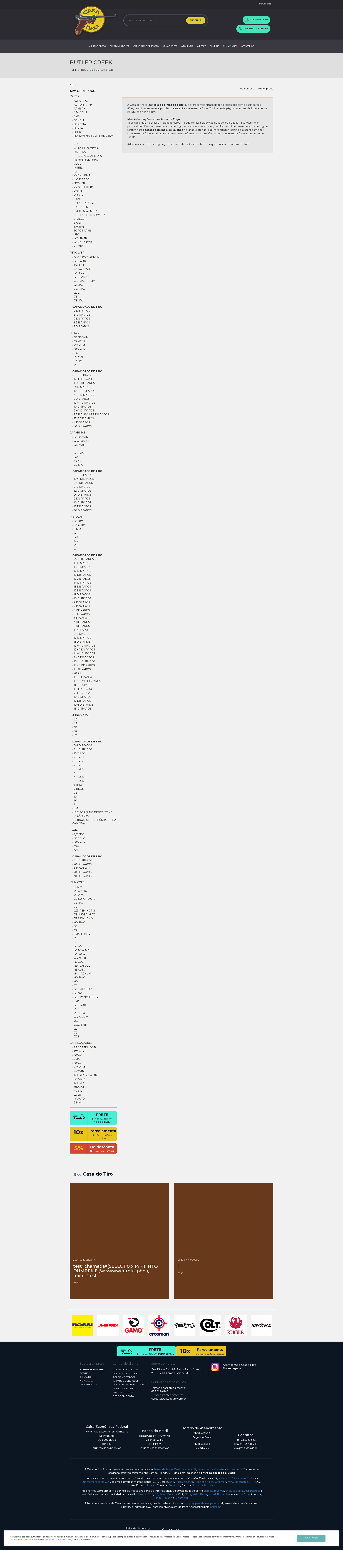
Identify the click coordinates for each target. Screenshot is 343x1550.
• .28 (75, 723)
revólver (219, 1490)
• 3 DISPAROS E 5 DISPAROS (90, 414)
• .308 (75, 1036)
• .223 (75, 1020)
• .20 (75, 719)
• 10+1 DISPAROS (83, 479)
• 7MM (76, 1059)
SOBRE (84, 1373)
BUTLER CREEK (104, 70)
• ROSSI (77, 191)
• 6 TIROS (78, 769)
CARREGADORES (81, 1042)
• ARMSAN (79, 108)
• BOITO (77, 132)
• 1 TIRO (77, 784)
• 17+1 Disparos (83, 704)
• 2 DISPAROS (81, 626)
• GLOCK (77, 163)
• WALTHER (79, 238)
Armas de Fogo (163, 1469)
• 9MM (76, 1001)
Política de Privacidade (20, 1539)
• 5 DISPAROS (81, 398)
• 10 (74, 796)
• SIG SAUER (80, 207)
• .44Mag (78, 273)
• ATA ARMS (79, 112)
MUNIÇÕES (77, 882)
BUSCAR (194, 20)
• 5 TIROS (78, 788)
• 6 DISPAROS (81, 610)
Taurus (142, 1494)
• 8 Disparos (81, 314)
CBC (150, 1494)
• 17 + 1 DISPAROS (83, 402)
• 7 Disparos (81, 318)
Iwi (228, 1494)
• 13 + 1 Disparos (83, 677)
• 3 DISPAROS (81, 622)
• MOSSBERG (80, 179)
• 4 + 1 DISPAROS (83, 394)
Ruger (221, 1494)
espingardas (252, 1490)
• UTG (75, 234)
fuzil (83, 1494)
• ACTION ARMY (82, 104)
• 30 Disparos (82, 426)
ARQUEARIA (187, 46)
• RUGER (77, 195)
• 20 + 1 (76, 673)
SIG (249, 1481)
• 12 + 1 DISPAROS (83, 649)
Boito (158, 1498)
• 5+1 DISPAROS (82, 375)
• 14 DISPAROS (81, 582)
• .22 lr (76, 365)
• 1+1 (75, 800)
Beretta (172, 1494)
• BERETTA (79, 124)
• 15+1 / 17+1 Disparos (86, 681)
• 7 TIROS (78, 765)
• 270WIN (78, 1051)
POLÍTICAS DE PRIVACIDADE (128, 1384)
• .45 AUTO (78, 969)
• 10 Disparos (81, 696)
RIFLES (74, 332)
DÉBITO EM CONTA (123, 1396)
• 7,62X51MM (80, 957)
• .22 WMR (78, 341)
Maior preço (247, 88)
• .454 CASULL (81, 277)
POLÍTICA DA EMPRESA (125, 1373)
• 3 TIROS (78, 777)
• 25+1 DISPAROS (83, 559)
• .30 (75, 906)
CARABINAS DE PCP (120, 46)
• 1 (73, 804)
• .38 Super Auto (84, 898)
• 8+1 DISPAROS (82, 482)
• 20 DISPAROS (82, 494)
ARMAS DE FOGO (97, 46)
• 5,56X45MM (80, 1024)
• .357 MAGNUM (82, 989)
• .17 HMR (78, 361)
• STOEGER (79, 218)
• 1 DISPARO (80, 630)
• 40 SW (77, 1090)
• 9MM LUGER (81, 934)
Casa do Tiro (98, 1174)
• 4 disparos (81, 868)
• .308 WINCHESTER (85, 997)
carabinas (238, 1490)
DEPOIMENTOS (88, 1384)
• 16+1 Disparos (83, 689)
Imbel (212, 1494)
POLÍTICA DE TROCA (124, 1377)
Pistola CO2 (225, 1478)
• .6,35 (75, 541)
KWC (230, 1481)
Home (73, 70)
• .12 (74, 735)
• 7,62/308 (78, 834)
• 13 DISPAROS (81, 586)
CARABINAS (77, 432)
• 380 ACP (78, 1086)
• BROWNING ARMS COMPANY (92, 136)
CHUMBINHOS (230, 46)
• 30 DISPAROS (82, 876)
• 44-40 (76, 460)
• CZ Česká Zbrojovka (85, 148)
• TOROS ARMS (82, 230)
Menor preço (265, 88)
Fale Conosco (264, 3)
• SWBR (77, 222)
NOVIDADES (86, 1380)
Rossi (178, 1481)
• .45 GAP (78, 946)
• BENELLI (79, 120)
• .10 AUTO (78, 525)
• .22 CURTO (79, 891)
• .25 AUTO (78, 1013)
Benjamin (174, 1485)
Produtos (86, 70)
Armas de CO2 (236, 1469)
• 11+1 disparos (82, 685)
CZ (156, 1494)
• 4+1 (75, 808)
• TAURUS (78, 226)
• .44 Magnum (81, 973)
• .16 (74, 942)
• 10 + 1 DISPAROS (83, 391)
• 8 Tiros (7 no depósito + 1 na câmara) (92, 814)
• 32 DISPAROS (81, 490)
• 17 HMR (78, 1082)
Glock (187, 1494)
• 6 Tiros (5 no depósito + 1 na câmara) (94, 821)
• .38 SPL (77, 300)
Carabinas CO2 (243, 1478)
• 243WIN (78, 1071)
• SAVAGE (78, 199)
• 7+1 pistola (81, 692)
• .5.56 (75, 850)
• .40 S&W (78, 922)
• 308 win (78, 842)
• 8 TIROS (78, 761)
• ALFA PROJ (80, 100)
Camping (216, 1506)
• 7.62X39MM (80, 1016)
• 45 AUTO (78, 1098)
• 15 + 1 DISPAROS (83, 665)
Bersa (203, 1494)
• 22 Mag (78, 284)
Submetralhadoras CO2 (96, 1481)
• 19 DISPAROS (81, 563)
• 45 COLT (78, 265)
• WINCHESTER (82, 242)
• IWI (75, 171)
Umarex (151, 1485)
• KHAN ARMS (81, 175)
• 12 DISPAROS (81, 506)
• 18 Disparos (81, 708)
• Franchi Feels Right (85, 159)
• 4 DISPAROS (81, 422)
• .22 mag (78, 357)
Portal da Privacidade (57, 1539)
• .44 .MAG (78, 445)
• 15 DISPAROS (81, 578)
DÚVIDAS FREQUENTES (125, 1369)
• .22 (74, 545)
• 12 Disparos (81, 700)
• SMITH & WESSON (85, 211)
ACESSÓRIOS (247, 46)
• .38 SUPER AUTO (84, 914)
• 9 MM (76, 529)
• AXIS (76, 116)
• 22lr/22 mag (81, 269)
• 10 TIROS (78, 753)
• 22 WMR (78, 1079)
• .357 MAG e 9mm (83, 280)
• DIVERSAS (79, 151)
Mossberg (181, 1498)
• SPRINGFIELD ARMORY (88, 214)
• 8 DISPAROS (81, 486)
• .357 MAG (79, 288)
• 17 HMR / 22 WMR (84, 1075)
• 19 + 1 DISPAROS (83, 645)
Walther (188, 1481)
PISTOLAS (76, 516)
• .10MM (77, 887)
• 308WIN (78, 1063)
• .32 (74, 731)
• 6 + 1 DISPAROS (83, 657)
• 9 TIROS (78, 757)
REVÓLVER (77, 252)
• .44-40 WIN (80, 954)
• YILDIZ (77, 246)
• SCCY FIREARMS (83, 203)
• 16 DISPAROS (81, 574)
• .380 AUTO (79, 261)
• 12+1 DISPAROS (83, 379)
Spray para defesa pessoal (204, 1503)
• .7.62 (75, 846)
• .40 (75, 457)
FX (254, 1481)
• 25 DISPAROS (81, 387)
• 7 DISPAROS (81, 606)
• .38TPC (77, 521)
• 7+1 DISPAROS (82, 745)
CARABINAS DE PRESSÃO (146, 46)
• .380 (75, 548)
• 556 (75, 353)
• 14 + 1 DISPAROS (83, 653)
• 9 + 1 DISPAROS (83, 410)
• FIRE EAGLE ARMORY (87, 155)
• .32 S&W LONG (82, 918)
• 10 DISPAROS (81, 406)
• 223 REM (78, 345)
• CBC (75, 140)
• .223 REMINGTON (84, 910)
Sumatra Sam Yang (204, 1485)
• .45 (74, 533)
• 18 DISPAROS (81, 567)
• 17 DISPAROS (81, 570)
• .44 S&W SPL (81, 950)
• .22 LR (76, 292)
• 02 (74, 792)
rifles (228, 1490)
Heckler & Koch (204, 1481)
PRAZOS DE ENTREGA (125, 1392)
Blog (77, 1174)
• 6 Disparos (81, 322)
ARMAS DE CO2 (170, 46)
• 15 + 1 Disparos (83, 383)
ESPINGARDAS (79, 714)
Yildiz (196, 1494)
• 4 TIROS (78, 773)
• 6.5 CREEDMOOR (84, 1047)
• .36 (74, 296)
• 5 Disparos (81, 326)
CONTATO (85, 1377)
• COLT (76, 144)
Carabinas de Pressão (210, 1469)
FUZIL (74, 829)
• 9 (73, 449)
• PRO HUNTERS (83, 187)
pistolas (208, 1490)
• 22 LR (76, 1094)
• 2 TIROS (78, 781)
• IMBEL (77, 167)
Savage (167, 1498)
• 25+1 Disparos (83, 418)
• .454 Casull (81, 965)
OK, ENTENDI (311, 1538)
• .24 (74, 930)
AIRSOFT (201, 46)
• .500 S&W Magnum (86, 257)
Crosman (220, 1481)
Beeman (240, 1481)
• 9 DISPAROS (81, 498)
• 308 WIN (78, 349)
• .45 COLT (78, 961)
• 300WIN (78, 1055)
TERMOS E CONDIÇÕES (125, 1381)
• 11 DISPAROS (81, 594)
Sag (171, 1481)
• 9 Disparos (81, 310)
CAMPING (214, 46)
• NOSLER (78, 183)
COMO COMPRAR (123, 1388)
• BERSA (77, 128)
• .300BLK (78, 838)
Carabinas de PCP (185, 1469)
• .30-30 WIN (80, 337)
